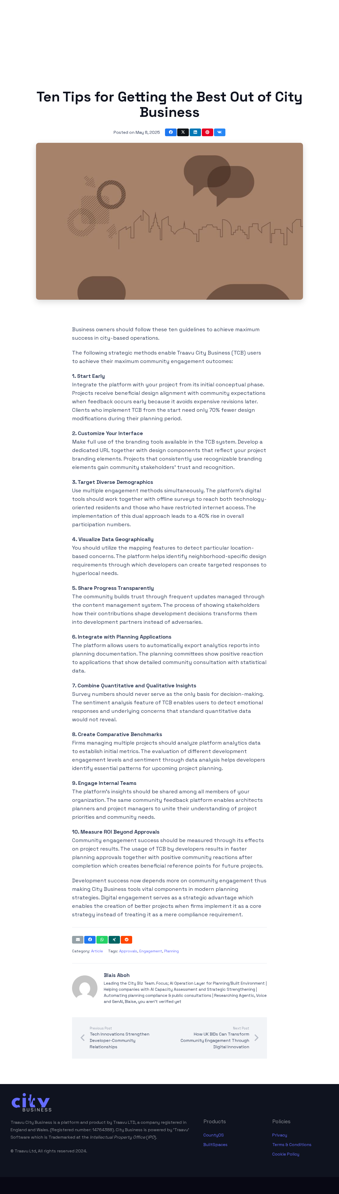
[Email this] (77, 940)
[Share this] (170, 132)
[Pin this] (207, 132)
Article (97, 951)
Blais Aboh (117, 975)
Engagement (150, 951)
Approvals (128, 951)
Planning (171, 951)
